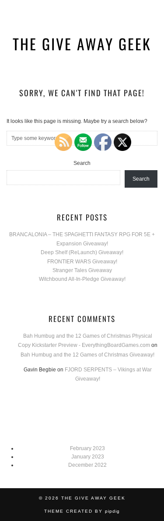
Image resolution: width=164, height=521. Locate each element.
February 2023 (87, 448)
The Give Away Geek (82, 44)
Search (82, 163)
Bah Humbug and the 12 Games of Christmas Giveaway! (87, 355)
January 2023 (87, 457)
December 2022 (87, 465)
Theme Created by (82, 511)
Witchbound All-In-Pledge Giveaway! (82, 279)
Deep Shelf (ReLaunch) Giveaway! (82, 252)
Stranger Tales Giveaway (82, 270)
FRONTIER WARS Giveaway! (82, 262)
